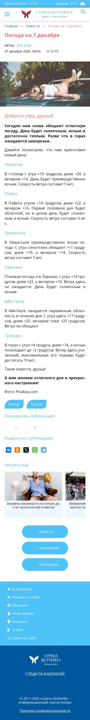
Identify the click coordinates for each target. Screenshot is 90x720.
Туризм (36, 404)
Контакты (19, 621)
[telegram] (50, 683)
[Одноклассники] (17, 450)
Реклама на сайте (26, 597)
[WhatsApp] (35, 450)
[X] (26, 450)
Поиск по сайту (24, 638)
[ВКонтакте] (8, 450)
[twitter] (40, 683)
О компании (22, 589)
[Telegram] (44, 450)
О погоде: (62, 3)
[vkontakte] (61, 683)
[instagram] (29, 683)
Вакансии (19, 605)
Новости (33, 26)
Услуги (17, 630)
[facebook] (19, 683)
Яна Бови (24, 45)
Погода (14, 404)
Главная (11, 26)
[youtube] (71, 683)
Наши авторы (23, 613)
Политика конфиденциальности (45, 711)
